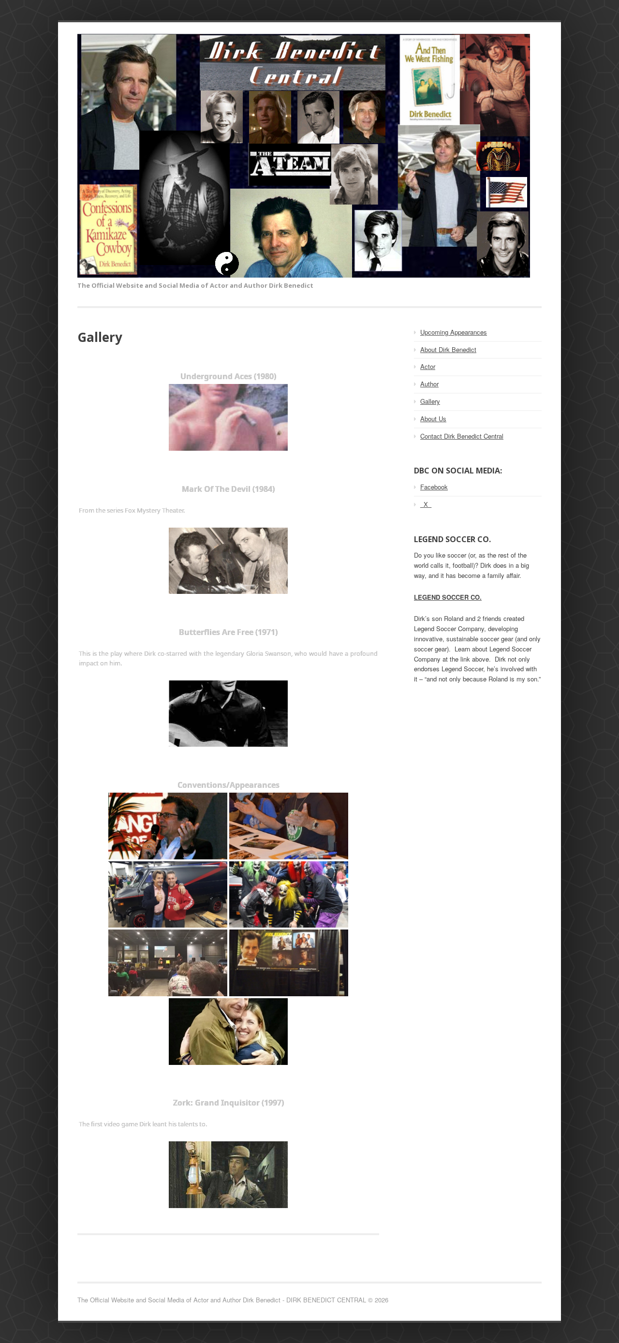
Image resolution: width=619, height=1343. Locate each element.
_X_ (425, 504)
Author (429, 383)
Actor (427, 366)
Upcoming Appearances (453, 332)
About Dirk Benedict (448, 349)
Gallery (430, 401)
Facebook (434, 486)
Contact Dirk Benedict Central (461, 436)
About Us (433, 418)
